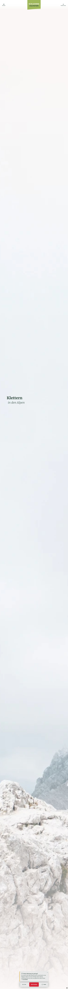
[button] (67, 988)
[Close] (47, 972)
